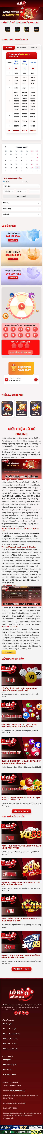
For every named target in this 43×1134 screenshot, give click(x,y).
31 (26, 154)
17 (5, 164)
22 (32, 164)
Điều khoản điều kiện (10, 1049)
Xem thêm (9, 652)
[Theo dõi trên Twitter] (23, 1013)
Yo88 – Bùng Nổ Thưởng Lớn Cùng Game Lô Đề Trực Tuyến (22, 847)
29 (16, 154)
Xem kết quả (21, 196)
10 (5, 161)
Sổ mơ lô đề (7, 1070)
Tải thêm (21, 811)
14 (26, 161)
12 (16, 161)
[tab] (9, 48)
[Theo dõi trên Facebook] (16, 1013)
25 (11, 167)
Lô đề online (7, 438)
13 (21, 161)
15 (32, 161)
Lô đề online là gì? (9, 1029)
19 (16, 164)
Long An (33, 62)
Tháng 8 (19, 147)
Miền (7, 181)
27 (6, 154)
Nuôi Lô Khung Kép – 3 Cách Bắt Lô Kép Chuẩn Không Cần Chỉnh (21, 762)
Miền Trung (7, 209)
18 (11, 164)
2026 (25, 147)
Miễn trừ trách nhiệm (10, 1044)
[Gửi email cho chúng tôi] (27, 1013)
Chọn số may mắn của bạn (20, 352)
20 (21, 164)
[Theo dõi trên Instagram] (19, 1013)
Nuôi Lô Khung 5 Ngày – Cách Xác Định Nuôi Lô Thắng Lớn (21, 799)
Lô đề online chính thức (11, 1034)
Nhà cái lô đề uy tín (9, 1065)
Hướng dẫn (7, 1060)
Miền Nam (6, 203)
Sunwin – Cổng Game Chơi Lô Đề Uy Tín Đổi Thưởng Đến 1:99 (21, 883)
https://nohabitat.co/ (17, 1091)
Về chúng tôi (7, 1024)
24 (6, 167)
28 (11, 154)
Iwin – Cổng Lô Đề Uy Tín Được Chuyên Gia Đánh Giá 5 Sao (21, 920)
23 (37, 164)
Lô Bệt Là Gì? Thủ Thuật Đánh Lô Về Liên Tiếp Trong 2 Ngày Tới (20, 689)
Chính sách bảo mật (10, 1039)
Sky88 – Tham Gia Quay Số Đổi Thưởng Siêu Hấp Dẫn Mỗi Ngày (21, 956)
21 (26, 164)
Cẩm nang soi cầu (9, 1075)
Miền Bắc (6, 214)
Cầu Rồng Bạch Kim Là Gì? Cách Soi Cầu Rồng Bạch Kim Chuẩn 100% (19, 726)
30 (21, 154)
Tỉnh (26, 181)
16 (37, 161)
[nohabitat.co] (22, 3)
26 (16, 167)
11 (11, 161)
